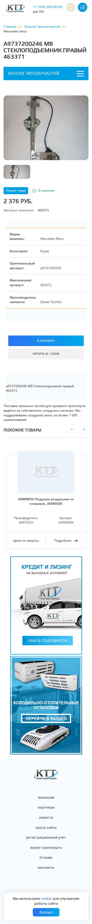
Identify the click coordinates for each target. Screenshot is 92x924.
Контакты (46, 867)
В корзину (46, 341)
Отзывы (46, 857)
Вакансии (46, 797)
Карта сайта (46, 827)
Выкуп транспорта (46, 847)
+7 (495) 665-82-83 (47, 9)
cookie (46, 898)
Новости (46, 817)
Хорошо (46, 912)
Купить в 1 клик (46, 353)
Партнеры (46, 807)
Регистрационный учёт (46, 837)
